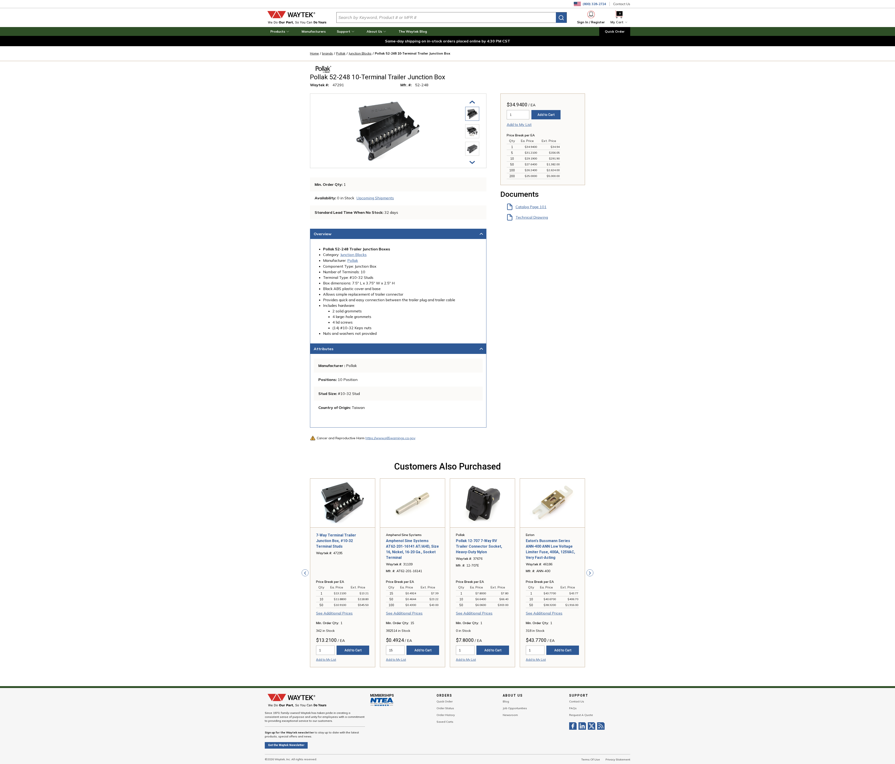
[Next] (472, 162)
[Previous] (472, 101)
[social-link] (573, 726)
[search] (561, 17)
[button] (280, 31)
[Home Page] (297, 17)
